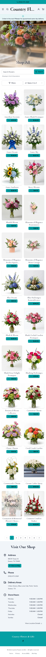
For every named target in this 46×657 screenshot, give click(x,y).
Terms (11, 653)
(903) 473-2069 (24, 2)
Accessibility (25, 653)
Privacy (17, 653)
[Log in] (39, 9)
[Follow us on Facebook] (23, 641)
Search (40, 72)
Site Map (34, 653)
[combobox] (33, 83)
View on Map (15, 566)
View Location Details (32, 623)
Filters (13, 83)
